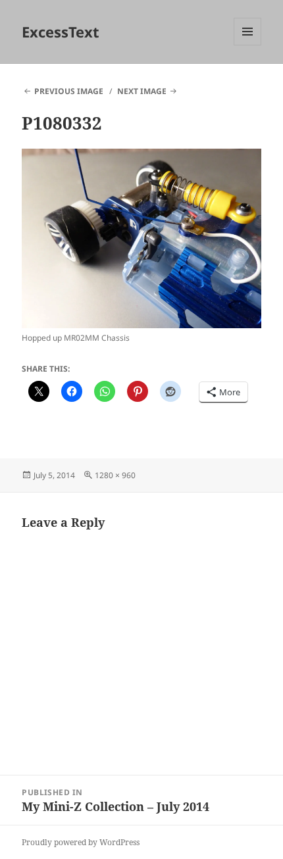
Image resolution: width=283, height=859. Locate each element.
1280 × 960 (115, 475)
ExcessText (60, 31)
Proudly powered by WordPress (81, 842)
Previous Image (68, 91)
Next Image (142, 91)
